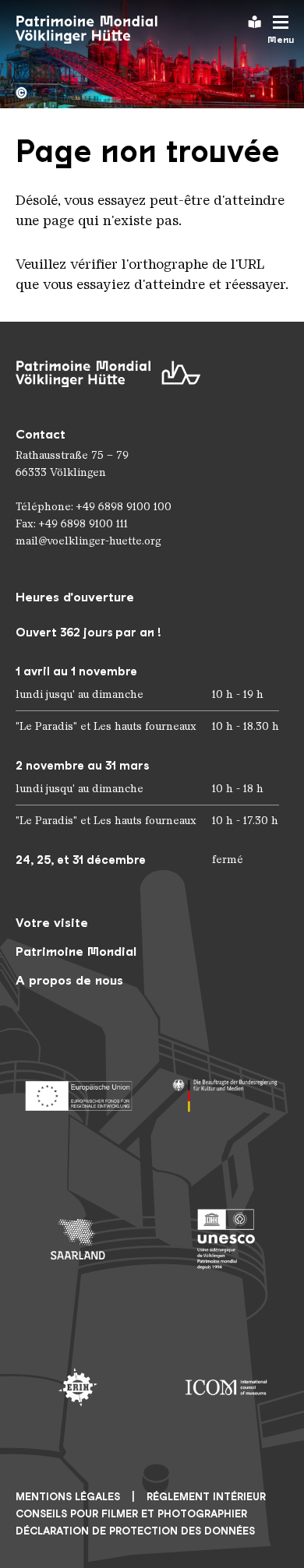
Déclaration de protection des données (135, 1531)
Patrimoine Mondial (76, 951)
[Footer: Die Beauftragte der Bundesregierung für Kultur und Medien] (226, 1091)
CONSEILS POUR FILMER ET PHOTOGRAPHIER (131, 1514)
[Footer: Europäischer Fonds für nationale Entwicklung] (78, 1091)
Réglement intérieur (206, 1497)
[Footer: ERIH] (78, 1387)
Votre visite (52, 922)
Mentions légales (68, 1497)
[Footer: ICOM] (226, 1387)
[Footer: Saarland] (78, 1239)
